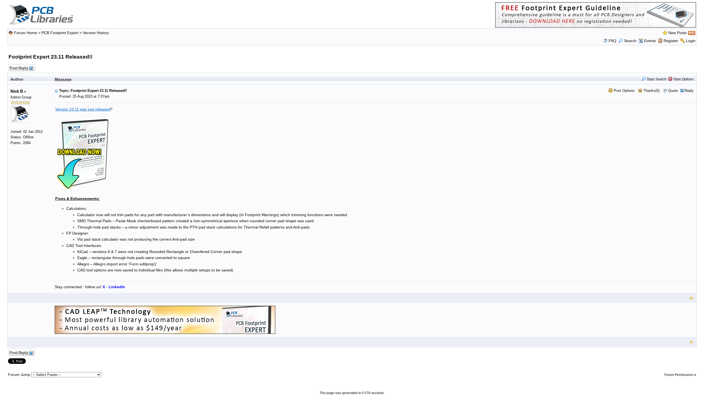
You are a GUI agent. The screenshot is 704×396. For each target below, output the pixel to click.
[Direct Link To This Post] (56, 91)
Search (630, 40)
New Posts (677, 33)
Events (650, 40)
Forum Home (25, 33)
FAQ (612, 40)
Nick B (17, 91)
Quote (673, 91)
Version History (96, 33)
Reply (689, 91)
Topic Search (656, 79)
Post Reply (19, 68)
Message (63, 79)
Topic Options (683, 79)
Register (671, 40)
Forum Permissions (679, 375)
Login (690, 40)
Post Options (624, 91)
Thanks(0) (650, 91)
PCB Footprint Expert (60, 33)
